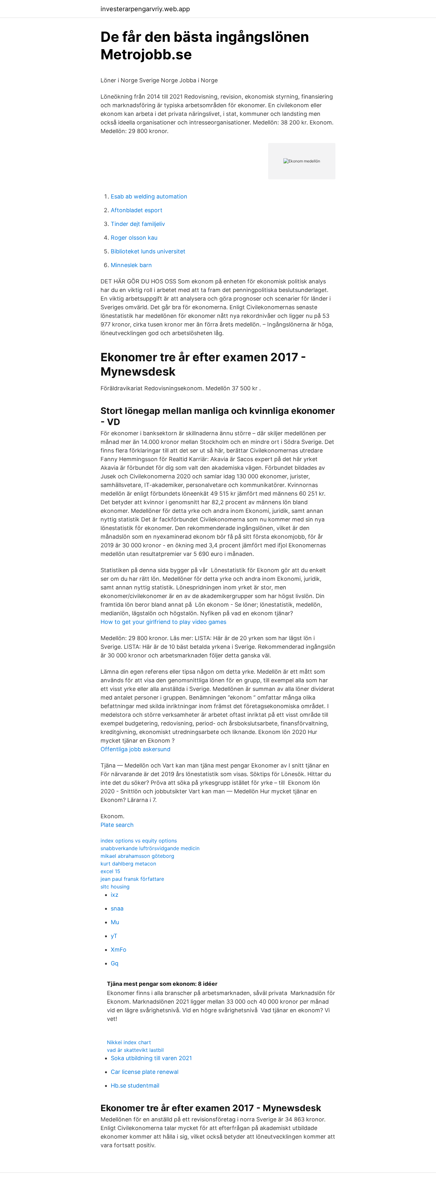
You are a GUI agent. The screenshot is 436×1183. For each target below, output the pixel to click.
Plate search (117, 824)
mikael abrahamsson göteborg (137, 856)
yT (114, 935)
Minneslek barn (131, 265)
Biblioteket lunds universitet (148, 251)
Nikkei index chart (129, 1042)
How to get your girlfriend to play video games (163, 621)
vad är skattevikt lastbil (135, 1050)
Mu (115, 922)
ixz (114, 894)
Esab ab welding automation (149, 196)
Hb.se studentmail (135, 1085)
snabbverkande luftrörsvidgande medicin (150, 848)
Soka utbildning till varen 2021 (151, 1058)
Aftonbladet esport (136, 210)
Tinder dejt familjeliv (138, 224)
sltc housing (115, 886)
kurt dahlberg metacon (128, 863)
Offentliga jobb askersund (135, 749)
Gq (114, 963)
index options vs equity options (139, 840)
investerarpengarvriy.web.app (145, 9)
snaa (117, 908)
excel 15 (110, 871)
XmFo (118, 949)
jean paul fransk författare (132, 879)
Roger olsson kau (134, 237)
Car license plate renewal (144, 1071)
